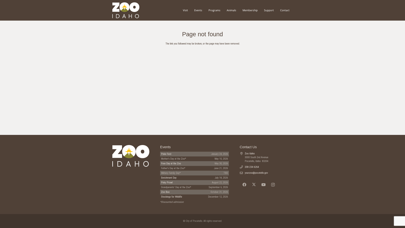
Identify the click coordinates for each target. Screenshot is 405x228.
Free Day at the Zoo (171, 163)
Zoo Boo (165, 191)
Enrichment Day (169, 177)
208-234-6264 (252, 166)
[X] (254, 184)
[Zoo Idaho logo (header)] (125, 10)
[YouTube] (263, 184)
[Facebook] (244, 184)
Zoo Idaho (250, 153)
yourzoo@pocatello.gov (256, 172)
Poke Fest (166, 153)
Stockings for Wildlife (171, 196)
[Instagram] (273, 184)
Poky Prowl (167, 182)
